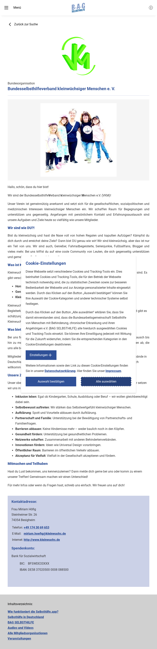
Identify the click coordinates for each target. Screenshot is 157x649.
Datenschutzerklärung (60, 371)
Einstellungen (39, 355)
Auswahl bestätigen (51, 381)
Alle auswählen (106, 381)
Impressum (113, 371)
